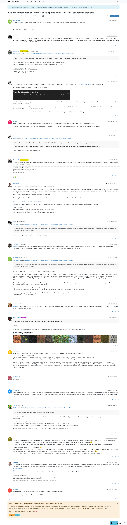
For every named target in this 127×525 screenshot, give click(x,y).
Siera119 (15, 36)
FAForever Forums (14, 1)
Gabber (15, 405)
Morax (14, 82)
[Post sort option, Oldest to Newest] (107, 16)
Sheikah (15, 121)
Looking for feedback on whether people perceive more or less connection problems (50, 53)
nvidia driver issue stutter (84, 84)
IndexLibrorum (17, 317)
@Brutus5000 (21, 221)
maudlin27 (16, 183)
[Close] (117, 503)
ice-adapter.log (23, 201)
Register (12, 515)
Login (17, 515)
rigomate (15, 257)
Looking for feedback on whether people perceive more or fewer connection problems (47, 407)
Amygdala (15, 244)
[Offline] (10, 37)
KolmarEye (16, 390)
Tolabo (15, 438)
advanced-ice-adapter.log (35, 201)
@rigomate (26, 304)
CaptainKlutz (16, 376)
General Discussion (14, 15)
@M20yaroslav (34, 51)
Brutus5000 (16, 51)
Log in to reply (114, 15)
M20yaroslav (16, 20)
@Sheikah (21, 136)
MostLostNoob (17, 304)
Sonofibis (15, 489)
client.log (15, 201)
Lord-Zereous (16, 351)
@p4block (23, 244)
